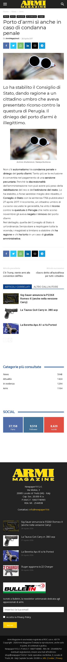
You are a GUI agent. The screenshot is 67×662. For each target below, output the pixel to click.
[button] (5, 4)
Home (6, 11)
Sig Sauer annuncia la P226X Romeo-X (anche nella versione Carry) (38, 298)
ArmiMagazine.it (12, 38)
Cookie (51, 658)
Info (44, 658)
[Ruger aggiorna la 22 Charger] (11, 570)
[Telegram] (42, 45)
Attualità (20, 16)
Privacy (59, 658)
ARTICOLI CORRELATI (17, 286)
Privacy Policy (24, 617)
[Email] (35, 45)
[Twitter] (13, 45)
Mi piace (13, 418)
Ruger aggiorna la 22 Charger (37, 566)
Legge (41, 16)
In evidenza (31, 16)
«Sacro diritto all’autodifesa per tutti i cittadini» (50, 274)
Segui (33, 418)
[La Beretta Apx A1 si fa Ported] (11, 328)
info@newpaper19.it (39, 509)
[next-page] (10, 340)
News (14, 11)
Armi (21, 11)
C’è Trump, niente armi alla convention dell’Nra (16, 274)
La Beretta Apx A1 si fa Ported (38, 324)
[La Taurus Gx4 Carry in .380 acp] (11, 313)
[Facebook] (6, 45)
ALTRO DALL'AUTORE (46, 286)
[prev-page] (5, 340)
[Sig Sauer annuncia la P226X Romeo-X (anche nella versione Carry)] (11, 298)
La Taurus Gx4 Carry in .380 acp (39, 309)
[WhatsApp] (20, 45)
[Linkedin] (28, 45)
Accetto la (11, 617)
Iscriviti (54, 418)
